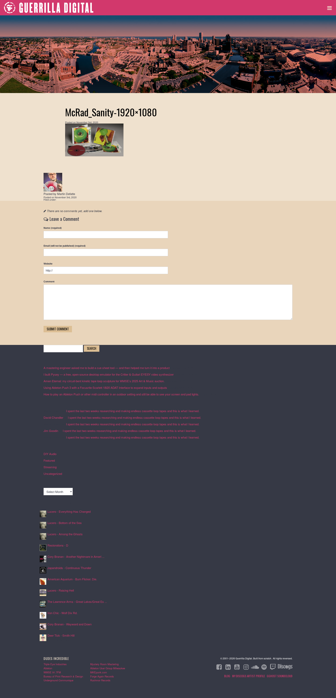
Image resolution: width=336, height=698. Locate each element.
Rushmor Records (100, 680)
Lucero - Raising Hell (60, 590)
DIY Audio (50, 454)
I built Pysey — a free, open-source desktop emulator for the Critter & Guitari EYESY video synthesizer (109, 374)
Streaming (50, 467)
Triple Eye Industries (55, 664)
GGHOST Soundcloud (279, 676)
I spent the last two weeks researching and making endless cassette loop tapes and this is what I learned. (132, 411)
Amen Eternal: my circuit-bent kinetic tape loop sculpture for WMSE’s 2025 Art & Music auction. (104, 381)
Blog (168, 54)
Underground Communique (58, 680)
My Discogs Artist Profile (248, 676)
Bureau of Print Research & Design (63, 676)
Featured (49, 460)
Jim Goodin (51, 431)
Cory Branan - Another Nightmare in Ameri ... (75, 556)
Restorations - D (57, 545)
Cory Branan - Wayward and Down (69, 624)
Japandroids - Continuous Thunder (69, 568)
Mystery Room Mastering (104, 664)
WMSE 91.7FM (52, 672)
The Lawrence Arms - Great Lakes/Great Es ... (77, 602)
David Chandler (53, 417)
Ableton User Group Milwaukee (107, 668)
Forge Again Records (102, 676)
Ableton (48, 668)
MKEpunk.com (98, 672)
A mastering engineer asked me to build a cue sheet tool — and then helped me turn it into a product (107, 368)
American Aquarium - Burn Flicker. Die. (72, 579)
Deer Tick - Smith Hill (60, 635)
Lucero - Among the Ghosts (65, 534)
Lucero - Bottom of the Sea (64, 523)
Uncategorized (53, 474)
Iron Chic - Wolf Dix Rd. (62, 613)
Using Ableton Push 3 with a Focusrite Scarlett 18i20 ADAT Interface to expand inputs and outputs (105, 388)
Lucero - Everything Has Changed (69, 511)
